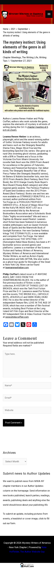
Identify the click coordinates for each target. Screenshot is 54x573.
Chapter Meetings (12, 57)
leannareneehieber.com (17, 267)
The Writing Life (30, 57)
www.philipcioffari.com (17, 317)
